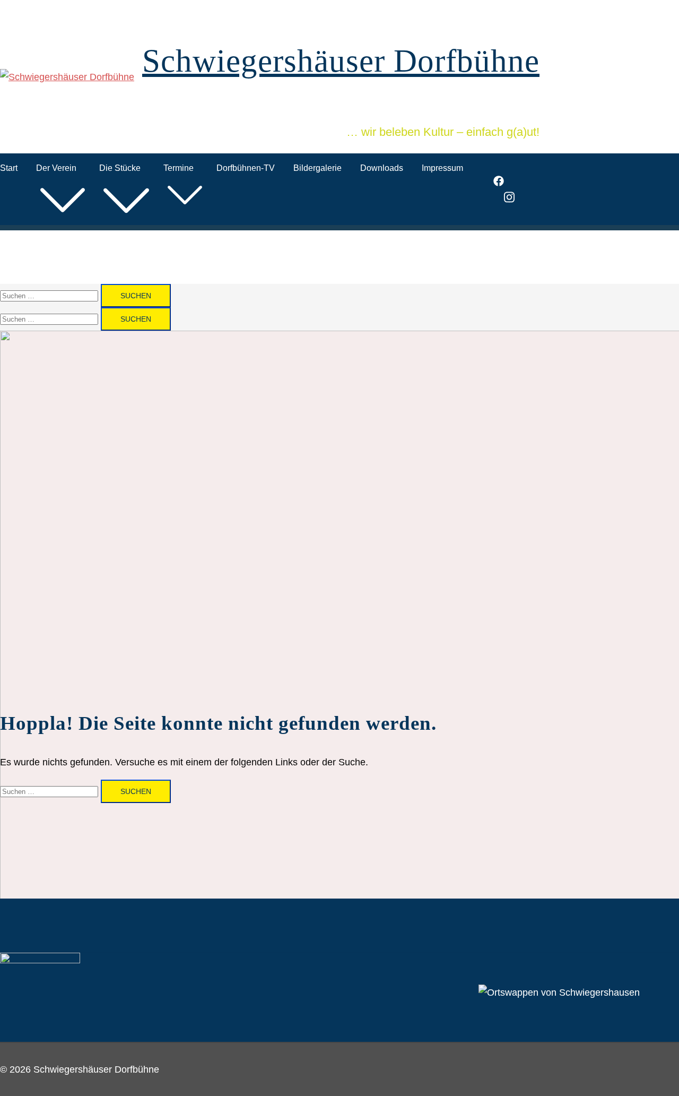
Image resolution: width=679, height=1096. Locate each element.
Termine (178, 167)
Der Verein (56, 167)
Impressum (442, 167)
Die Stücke (120, 167)
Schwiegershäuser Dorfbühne (340, 61)
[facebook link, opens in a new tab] (498, 183)
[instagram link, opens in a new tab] (509, 200)
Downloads (381, 167)
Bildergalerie (317, 167)
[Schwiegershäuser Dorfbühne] (67, 77)
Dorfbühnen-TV (245, 167)
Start (9, 167)
